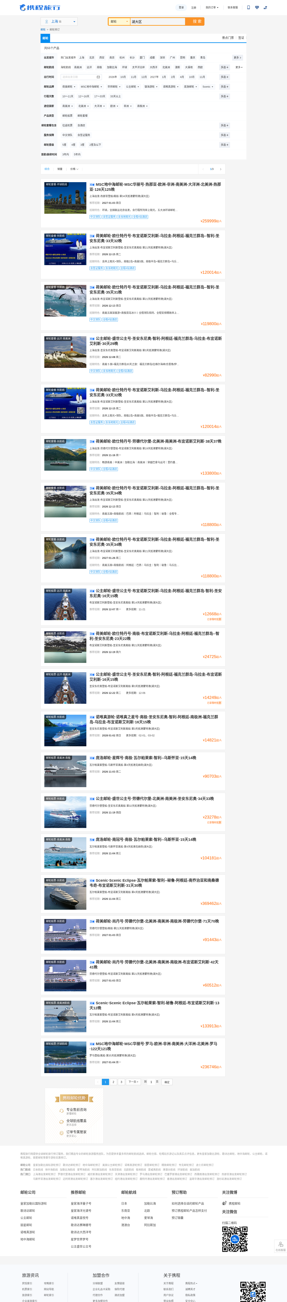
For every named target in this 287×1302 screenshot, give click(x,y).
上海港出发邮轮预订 (44, 1174)
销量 (59, 169)
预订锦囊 (177, 1217)
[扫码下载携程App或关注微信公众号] (248, 7)
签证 (241, 37)
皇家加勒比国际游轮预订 (47, 1165)
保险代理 (120, 1289)
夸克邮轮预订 (186, 1165)
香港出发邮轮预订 (177, 1179)
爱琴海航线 (83, 1169)
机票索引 (27, 1289)
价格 (72, 169)
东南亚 (125, 1210)
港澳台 (125, 1225)
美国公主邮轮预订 (112, 1165)
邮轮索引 (49, 1295)
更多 (236, 57)
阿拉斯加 (150, 1225)
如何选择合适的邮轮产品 (188, 1203)
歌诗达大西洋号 (81, 1232)
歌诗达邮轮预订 (71, 1165)
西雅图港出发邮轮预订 (207, 1174)
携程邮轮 (235, 1203)
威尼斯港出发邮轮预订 (100, 1174)
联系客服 (233, 7)
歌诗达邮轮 (27, 1210)
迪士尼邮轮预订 (205, 1165)
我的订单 (211, 7)
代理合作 (98, 1295)
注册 (193, 8)
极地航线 (141, 1169)
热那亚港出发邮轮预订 (234, 1174)
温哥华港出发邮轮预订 (202, 1179)
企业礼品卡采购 (101, 1289)
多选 (223, 67)
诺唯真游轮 (27, 1232)
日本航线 (38, 1169)
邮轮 (114, 21)
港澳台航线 (169, 1169)
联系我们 (168, 1289)
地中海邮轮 (27, 1239)
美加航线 (195, 1169)
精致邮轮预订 (169, 1165)
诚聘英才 (190, 1289)
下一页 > (133, 1081)
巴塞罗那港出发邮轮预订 (178, 1174)
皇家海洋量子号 (81, 1203)
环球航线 (183, 1169)
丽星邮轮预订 (151, 1165)
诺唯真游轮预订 (133, 1165)
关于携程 (168, 1283)
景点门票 (228, 37)
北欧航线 (129, 1169)
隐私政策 (190, 1295)
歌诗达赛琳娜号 (81, 1225)
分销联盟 (98, 1283)
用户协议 (168, 1295)
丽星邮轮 (26, 1225)
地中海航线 (51, 1169)
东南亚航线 (115, 1169)
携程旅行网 (40, 7)
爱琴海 (148, 1217)
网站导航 (49, 1289)
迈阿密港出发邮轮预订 (75, 1179)
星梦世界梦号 (79, 1239)
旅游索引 (27, 1295)
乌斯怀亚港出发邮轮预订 (47, 1179)
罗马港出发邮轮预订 (151, 1174)
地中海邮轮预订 (91, 1165)
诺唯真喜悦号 (79, 1217)
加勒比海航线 (67, 1169)
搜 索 (197, 21)
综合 (47, 169)
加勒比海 (150, 1203)
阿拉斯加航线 (99, 1169)
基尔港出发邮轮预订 (101, 1179)
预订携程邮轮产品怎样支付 (189, 1210)
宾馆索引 (27, 1283)
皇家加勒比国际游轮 (33, 1203)
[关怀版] (265, 7)
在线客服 (281, 1250)
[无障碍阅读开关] (257, 7)
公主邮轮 (26, 1217)
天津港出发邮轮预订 (126, 1174)
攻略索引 (49, 1283)
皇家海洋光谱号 (81, 1210)
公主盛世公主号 (81, 1246)
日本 (124, 1203)
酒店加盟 (120, 1295)
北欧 (147, 1210)
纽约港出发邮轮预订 (126, 1179)
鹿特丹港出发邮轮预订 (152, 1179)
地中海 (125, 1217)
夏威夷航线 (154, 1169)
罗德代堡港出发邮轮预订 (72, 1174)
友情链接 (120, 1283)
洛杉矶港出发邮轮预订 (229, 1179)
